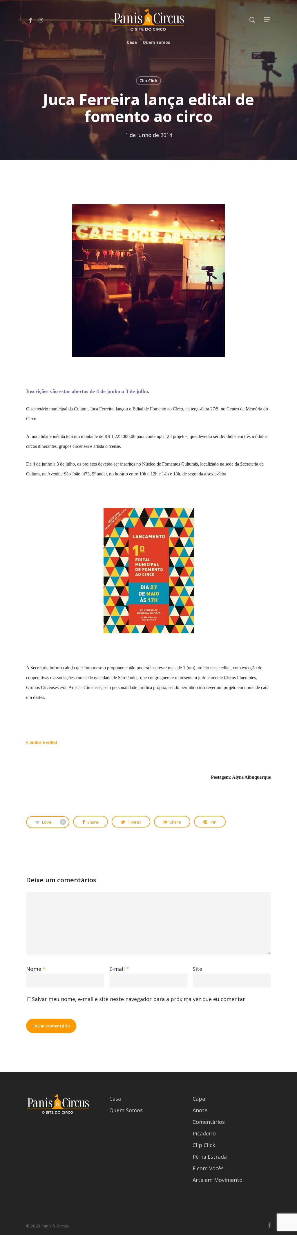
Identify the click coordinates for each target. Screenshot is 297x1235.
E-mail (119, 968)
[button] (267, 20)
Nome (36, 968)
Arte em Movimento (217, 1179)
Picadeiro (204, 1133)
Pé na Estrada (210, 1156)
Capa (199, 1098)
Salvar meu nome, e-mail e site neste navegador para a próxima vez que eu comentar (138, 999)
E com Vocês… (210, 1168)
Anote (200, 1110)
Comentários (209, 1121)
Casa (115, 1098)
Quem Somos (126, 1110)
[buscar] (252, 20)
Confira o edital (42, 742)
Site (197, 968)
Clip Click (148, 80)
